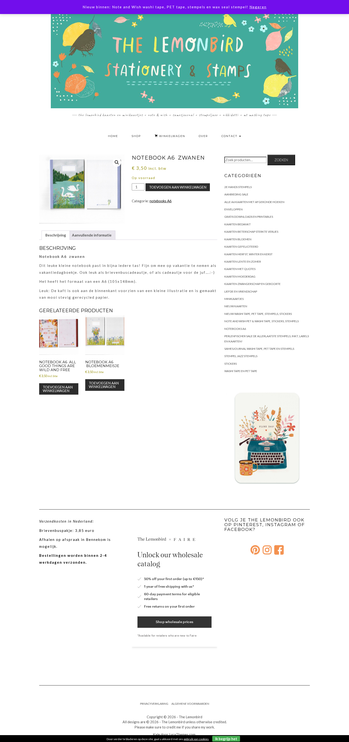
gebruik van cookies (196, 739)
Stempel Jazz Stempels (240, 356)
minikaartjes (234, 299)
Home (113, 136)
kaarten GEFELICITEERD (241, 246)
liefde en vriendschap (240, 291)
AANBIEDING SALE (236, 194)
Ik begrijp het (226, 739)
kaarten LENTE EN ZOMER (242, 261)
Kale (156, 734)
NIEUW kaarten (235, 306)
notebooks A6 (161, 201)
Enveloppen (233, 209)
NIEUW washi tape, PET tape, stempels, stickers (258, 314)
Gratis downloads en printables (248, 216)
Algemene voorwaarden (190, 703)
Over (203, 136)
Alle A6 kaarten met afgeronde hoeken (254, 202)
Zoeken (281, 160)
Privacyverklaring (154, 703)
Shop (136, 136)
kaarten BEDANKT (237, 224)
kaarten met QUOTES (239, 269)
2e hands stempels (238, 187)
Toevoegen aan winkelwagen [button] (58, 389)
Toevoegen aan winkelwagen (177, 187)
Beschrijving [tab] (55, 235)
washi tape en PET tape (240, 371)
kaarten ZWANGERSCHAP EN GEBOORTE (252, 284)
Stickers (230, 363)
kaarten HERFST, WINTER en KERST (248, 254)
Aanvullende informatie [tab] (92, 235)
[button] (117, 162)
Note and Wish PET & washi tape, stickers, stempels (261, 321)
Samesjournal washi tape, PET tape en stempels (259, 348)
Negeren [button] (258, 7)
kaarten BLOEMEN (237, 239)
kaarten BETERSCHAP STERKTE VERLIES (251, 231)
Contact (230, 136)
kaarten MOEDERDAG (239, 276)
